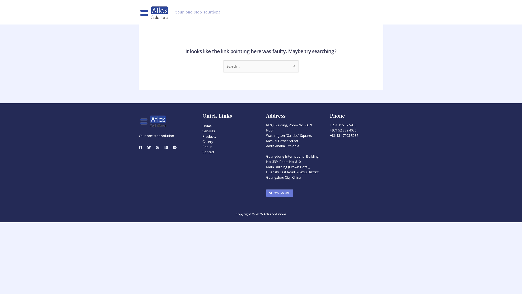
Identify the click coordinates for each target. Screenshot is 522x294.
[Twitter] (149, 147)
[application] (302, 12)
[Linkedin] (166, 147)
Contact (373, 12)
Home (273, 12)
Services (318, 12)
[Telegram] (175, 147)
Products (292, 12)
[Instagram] (157, 147)
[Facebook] (140, 147)
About (355, 12)
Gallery (337, 12)
